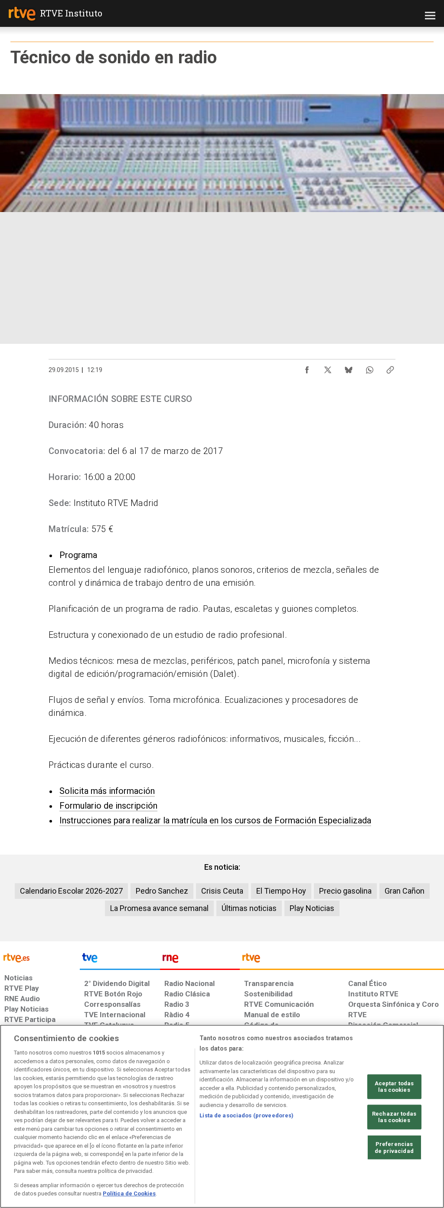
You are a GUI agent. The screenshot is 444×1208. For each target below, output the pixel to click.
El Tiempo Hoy (281, 890)
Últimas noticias (249, 908)
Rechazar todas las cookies (394, 1117)
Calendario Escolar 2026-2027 (71, 890)
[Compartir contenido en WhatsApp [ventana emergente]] (369, 367)
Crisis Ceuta (222, 890)
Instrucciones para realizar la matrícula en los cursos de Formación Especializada (215, 820)
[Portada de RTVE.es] (22, 15)
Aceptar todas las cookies (394, 1086)
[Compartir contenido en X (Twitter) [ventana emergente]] (327, 367)
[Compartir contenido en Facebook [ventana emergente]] (307, 367)
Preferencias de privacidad (394, 1147)
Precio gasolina (345, 890)
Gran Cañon (404, 890)
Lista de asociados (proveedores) (246, 1115)
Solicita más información (107, 791)
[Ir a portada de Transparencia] (342, 960)
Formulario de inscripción (108, 805)
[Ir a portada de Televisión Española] (120, 960)
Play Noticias (312, 908)
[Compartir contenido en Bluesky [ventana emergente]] (348, 367)
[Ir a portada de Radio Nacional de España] (200, 960)
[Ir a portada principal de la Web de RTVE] (40, 957)
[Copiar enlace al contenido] (390, 367)
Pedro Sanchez (162, 890)
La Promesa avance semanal (159, 908)
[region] (222, 1116)
